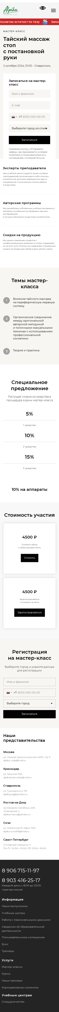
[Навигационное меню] (53, 10)
